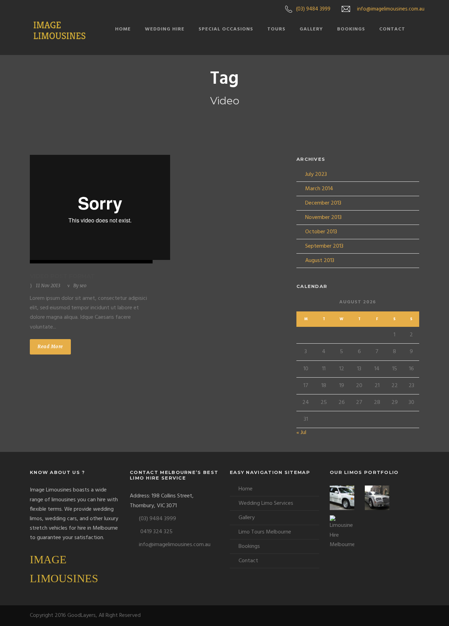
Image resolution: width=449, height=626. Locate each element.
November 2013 (323, 217)
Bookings (351, 29)
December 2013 (323, 203)
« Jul (301, 432)
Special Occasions (226, 29)
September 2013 (324, 246)
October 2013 (321, 231)
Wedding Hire (165, 29)
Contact (392, 29)
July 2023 (316, 174)
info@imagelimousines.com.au (390, 9)
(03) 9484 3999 (313, 9)
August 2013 (319, 260)
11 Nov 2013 (48, 286)
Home (123, 29)
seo (83, 286)
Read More (50, 347)
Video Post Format (62, 276)
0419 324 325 (156, 531)
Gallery (311, 29)
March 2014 (319, 188)
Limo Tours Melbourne (265, 532)
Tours (276, 29)
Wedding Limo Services (266, 503)
